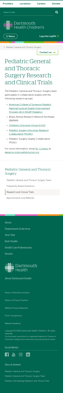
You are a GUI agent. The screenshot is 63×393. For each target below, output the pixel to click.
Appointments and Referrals (20, 198)
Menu (12, 36)
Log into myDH (47, 36)
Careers (41, 4)
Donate (56, 4)
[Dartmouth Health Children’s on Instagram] (21, 354)
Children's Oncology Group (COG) (27, 125)
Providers (8, 4)
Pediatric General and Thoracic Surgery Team (29, 180)
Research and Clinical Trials (20, 192)
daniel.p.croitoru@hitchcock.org (22, 152)
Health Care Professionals (18, 248)
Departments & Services (17, 229)
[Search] (57, 13)
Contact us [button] (46, 52)
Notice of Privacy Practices (16, 300)
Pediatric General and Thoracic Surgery (23, 47)
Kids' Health (11, 241)
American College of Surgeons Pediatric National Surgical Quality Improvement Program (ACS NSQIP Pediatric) (30, 108)
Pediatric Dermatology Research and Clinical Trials (27, 381)
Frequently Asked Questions (21, 186)
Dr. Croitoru (41, 149)
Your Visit (10, 235)
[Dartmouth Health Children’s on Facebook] (7, 354)
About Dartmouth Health (18, 278)
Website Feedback (13, 324)
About (8, 222)
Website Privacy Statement (16, 308)
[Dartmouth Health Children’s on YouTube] (14, 354)
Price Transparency (13, 316)
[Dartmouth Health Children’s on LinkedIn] (28, 354)
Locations (25, 4)
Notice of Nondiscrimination (17, 293)
